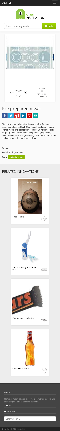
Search (49, 26)
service (42, 88)
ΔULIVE (7, 3)
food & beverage (16, 157)
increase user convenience (42, 95)
